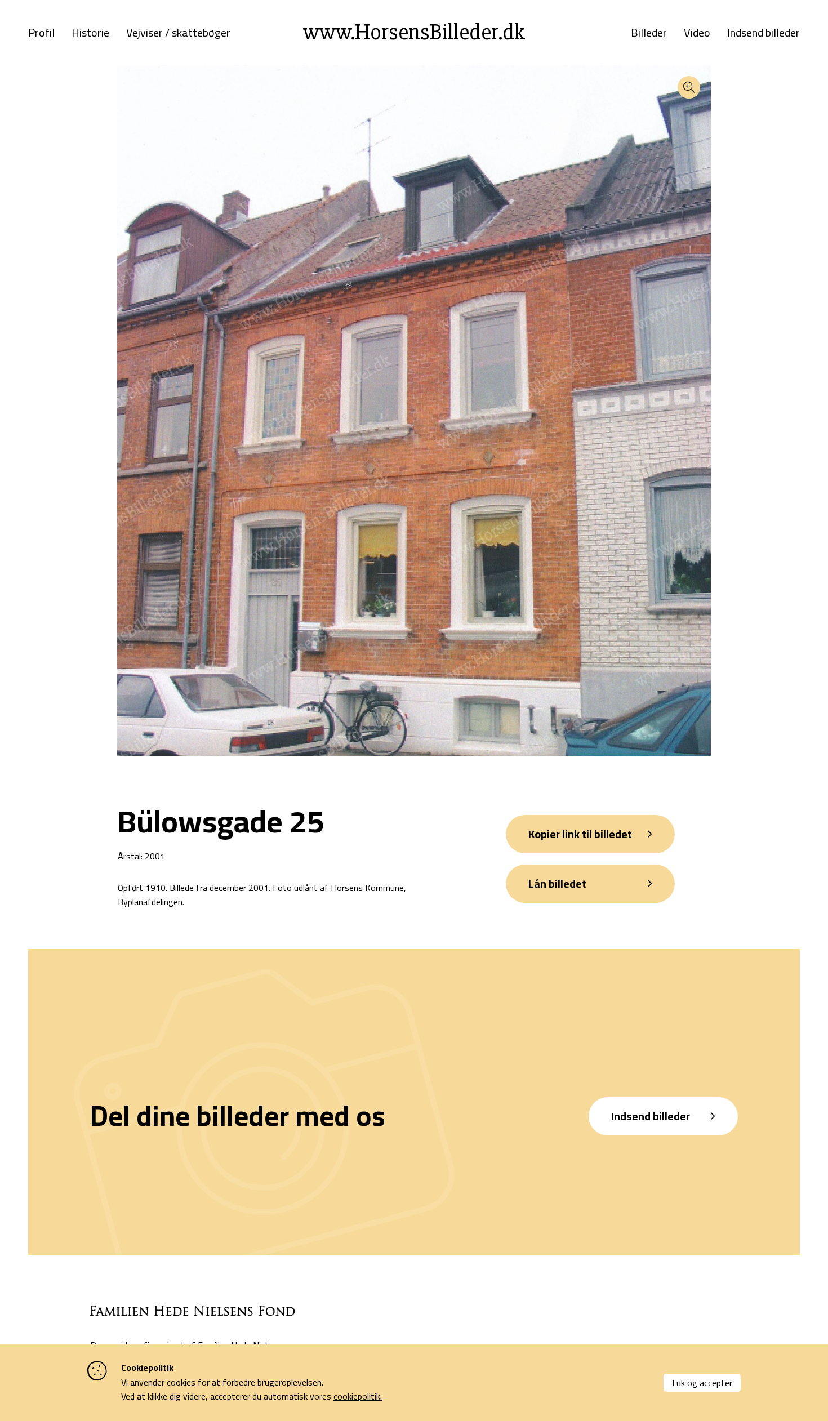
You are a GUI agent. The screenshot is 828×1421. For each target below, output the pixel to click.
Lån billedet (557, 883)
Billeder (649, 33)
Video (697, 33)
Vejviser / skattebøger (178, 33)
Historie (90, 33)
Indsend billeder (763, 33)
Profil (41, 33)
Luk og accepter (702, 1382)
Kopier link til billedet (580, 833)
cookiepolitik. (357, 1396)
